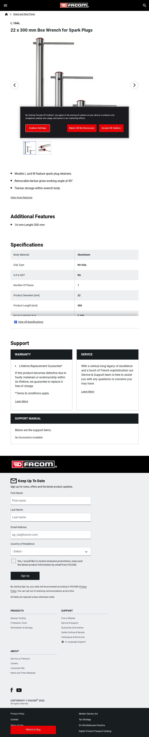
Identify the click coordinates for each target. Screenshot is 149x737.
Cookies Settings (37, 128)
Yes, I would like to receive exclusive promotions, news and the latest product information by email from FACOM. (49, 563)
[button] (12, 690)
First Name (17, 493)
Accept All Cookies (111, 128)
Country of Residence (23, 543)
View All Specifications (30, 321)
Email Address (19, 527)
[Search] (144, 5)
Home (6, 14)
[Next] (134, 85)
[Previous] (15, 85)
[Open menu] (5, 5)
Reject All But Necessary (81, 128)
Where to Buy (33, 729)
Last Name (17, 509)
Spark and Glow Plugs (24, 14)
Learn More (21, 401)
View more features (21, 197)
